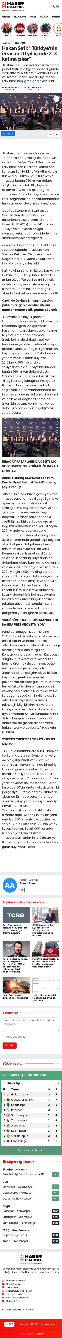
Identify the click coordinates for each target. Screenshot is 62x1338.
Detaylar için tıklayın (31, 1150)
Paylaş (9, 133)
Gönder (9, 1045)
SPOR (32, 16)
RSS (10, 1324)
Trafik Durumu (13, 1287)
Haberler (6, 42)
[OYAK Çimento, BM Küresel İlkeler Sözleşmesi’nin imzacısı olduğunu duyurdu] (46, 915)
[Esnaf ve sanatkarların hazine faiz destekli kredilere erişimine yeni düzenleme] (46, 949)
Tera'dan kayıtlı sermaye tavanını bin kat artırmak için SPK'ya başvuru (15, 929)
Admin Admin (28, 883)
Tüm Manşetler (14, 1294)
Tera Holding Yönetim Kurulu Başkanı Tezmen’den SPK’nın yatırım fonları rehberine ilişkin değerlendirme (15, 965)
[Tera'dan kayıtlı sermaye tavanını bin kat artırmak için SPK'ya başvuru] (16, 915)
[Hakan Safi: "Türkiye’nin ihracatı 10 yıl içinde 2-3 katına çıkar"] (31, 111)
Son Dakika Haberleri (17, 1297)
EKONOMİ (20, 16)
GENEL (6, 16)
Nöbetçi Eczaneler (16, 1280)
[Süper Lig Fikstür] (58, 1162)
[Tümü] (58, 1063)
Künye (29, 1309)
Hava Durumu (13, 1284)
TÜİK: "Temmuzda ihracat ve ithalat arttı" (16, 996)
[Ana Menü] (57, 6)
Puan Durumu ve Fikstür (19, 1290)
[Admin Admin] (10, 885)
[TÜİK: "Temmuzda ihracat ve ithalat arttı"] (16, 985)
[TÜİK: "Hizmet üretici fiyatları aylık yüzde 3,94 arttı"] (46, 985)
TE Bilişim (39, 1333)
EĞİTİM (56, 16)
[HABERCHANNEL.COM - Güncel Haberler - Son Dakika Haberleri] (13, 6)
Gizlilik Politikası (13, 1309)
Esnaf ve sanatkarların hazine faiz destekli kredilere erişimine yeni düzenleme (45, 962)
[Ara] (53, 6)
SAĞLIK (43, 16)
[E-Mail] (22, 889)
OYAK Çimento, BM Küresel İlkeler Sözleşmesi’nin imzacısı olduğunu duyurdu (43, 930)
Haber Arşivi (12, 1301)
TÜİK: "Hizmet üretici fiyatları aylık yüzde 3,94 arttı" (44, 998)
